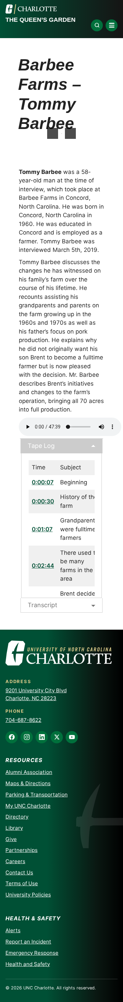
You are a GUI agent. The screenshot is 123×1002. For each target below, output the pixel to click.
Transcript (42, 605)
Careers (15, 861)
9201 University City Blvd (36, 690)
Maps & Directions (28, 783)
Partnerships (21, 850)
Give (11, 839)
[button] (70, 133)
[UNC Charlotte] (31, 9)
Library (14, 828)
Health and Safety (27, 964)
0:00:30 (43, 501)
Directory (16, 816)
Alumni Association (28, 772)
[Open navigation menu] (112, 25)
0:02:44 (43, 565)
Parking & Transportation (36, 794)
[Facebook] (11, 737)
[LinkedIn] (42, 737)
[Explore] (97, 25)
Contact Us (19, 872)
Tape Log (41, 445)
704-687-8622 (23, 720)
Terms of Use (21, 883)
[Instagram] (26, 737)
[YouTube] (72, 737)
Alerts (12, 930)
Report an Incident (28, 941)
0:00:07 (43, 482)
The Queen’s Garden (40, 19)
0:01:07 (42, 529)
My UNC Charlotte (28, 806)
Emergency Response (31, 953)
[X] (57, 737)
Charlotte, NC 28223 (30, 698)
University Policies (28, 894)
